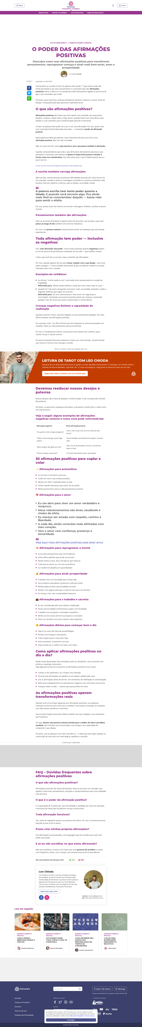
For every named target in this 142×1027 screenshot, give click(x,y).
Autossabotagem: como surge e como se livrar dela (57, 940)
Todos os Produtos (22, 1002)
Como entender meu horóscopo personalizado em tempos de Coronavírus (84, 942)
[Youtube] (71, 1002)
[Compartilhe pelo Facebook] (29, 88)
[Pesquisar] (113, 5)
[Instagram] (65, 1002)
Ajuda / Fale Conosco (103, 989)
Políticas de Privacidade (24, 1015)
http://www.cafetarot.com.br (94, 898)
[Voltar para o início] (71, 4)
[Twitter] (60, 1002)
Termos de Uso (21, 1011)
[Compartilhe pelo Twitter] (29, 93)
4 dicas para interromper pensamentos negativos (110, 941)
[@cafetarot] (46, 897)
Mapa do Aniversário (95, 13)
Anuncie (18, 1007)
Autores (18, 998)
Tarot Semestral (77, 13)
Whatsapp (121, 989)
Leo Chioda (77, 74)
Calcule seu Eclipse (59, 13)
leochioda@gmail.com (95, 896)
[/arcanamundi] (41, 897)
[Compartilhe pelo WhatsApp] (29, 98)
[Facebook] (54, 1002)
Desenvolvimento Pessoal (80, 43)
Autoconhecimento (58, 43)
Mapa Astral (43, 13)
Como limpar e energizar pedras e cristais (26, 940)
